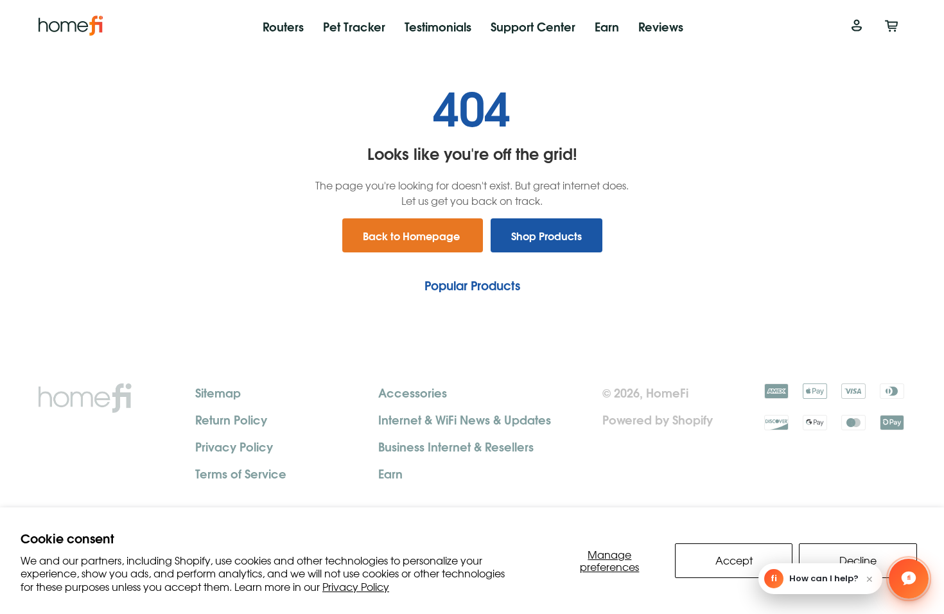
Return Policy (231, 419)
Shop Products (546, 235)
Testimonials (438, 26)
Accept (734, 560)
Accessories (412, 392)
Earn (607, 26)
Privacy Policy (355, 586)
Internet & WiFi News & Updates (464, 419)
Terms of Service (240, 473)
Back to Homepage (412, 235)
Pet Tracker (354, 26)
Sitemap (218, 392)
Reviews (660, 26)
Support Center (533, 26)
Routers (283, 26)
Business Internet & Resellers (456, 446)
